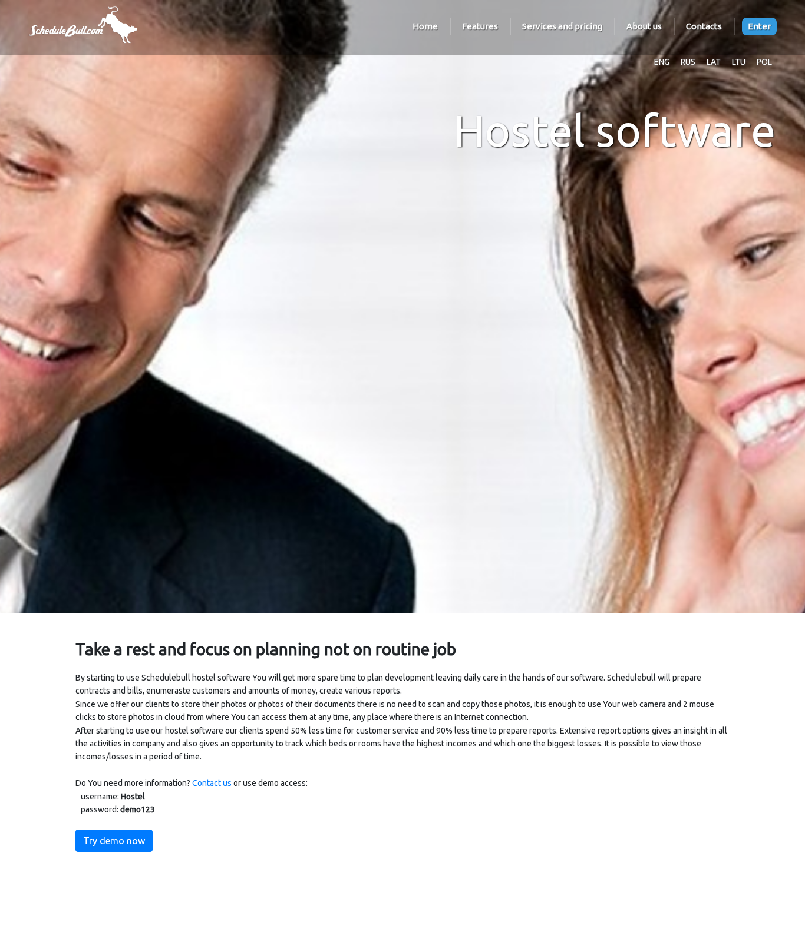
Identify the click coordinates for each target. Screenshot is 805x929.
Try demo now (114, 840)
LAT (714, 62)
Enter (759, 26)
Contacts (704, 26)
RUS (688, 62)
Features (480, 26)
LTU (738, 62)
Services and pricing (562, 26)
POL (764, 62)
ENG (661, 62)
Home (425, 26)
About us (644, 26)
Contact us (212, 783)
